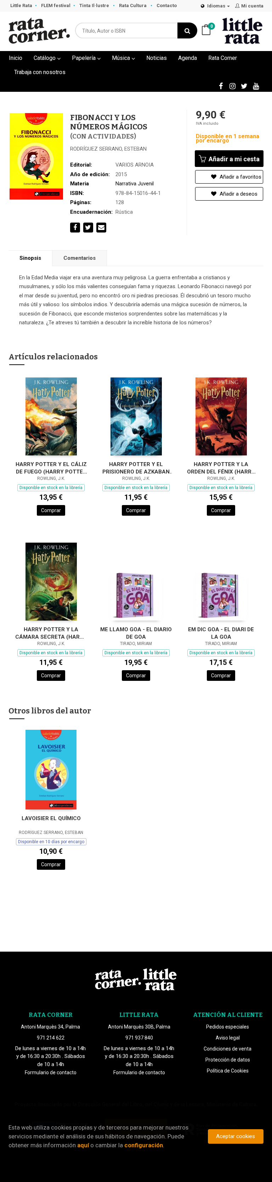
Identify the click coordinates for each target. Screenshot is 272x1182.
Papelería (84, 58)
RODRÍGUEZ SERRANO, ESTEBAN (108, 149)
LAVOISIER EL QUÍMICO (51, 818)
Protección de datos (227, 1060)
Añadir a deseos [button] (237, 194)
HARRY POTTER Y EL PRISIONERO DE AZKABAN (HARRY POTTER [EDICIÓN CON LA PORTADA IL (136, 468)
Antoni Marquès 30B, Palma (139, 1027)
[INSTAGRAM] (232, 85)
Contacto (167, 5)
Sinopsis (30, 258)
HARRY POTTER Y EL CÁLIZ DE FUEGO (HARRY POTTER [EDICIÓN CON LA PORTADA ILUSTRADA (51, 468)
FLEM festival (55, 5)
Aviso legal (228, 1038)
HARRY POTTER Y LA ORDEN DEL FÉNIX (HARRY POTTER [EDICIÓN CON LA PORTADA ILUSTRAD (221, 468)
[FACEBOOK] (220, 85)
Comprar (51, 510)
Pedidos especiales (227, 1027)
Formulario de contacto (50, 1072)
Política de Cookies (228, 1071)
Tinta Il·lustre (94, 5)
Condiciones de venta (227, 1049)
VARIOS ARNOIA (134, 165)
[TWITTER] (244, 85)
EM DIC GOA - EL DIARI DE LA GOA (221, 633)
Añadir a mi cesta (233, 159)
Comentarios (79, 258)
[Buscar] (187, 31)
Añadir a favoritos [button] (239, 177)
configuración (143, 1145)
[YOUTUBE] (255, 85)
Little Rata (21, 5)
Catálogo (45, 58)
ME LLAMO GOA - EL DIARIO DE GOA (136, 633)
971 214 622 (50, 1038)
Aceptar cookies (235, 1136)
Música (121, 58)
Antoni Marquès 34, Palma (50, 1027)
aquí (83, 1145)
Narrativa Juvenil (134, 183)
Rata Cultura (133, 5)
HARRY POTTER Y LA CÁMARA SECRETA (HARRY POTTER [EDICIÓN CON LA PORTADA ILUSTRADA (51, 633)
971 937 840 (139, 1038)
